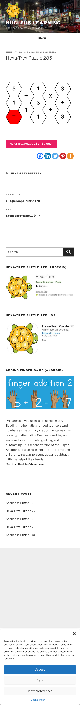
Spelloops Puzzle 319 (20, 535)
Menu (42, 38)
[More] (70, 156)
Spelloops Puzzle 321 (20, 503)
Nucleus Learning (33, 23)
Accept (40, 669)
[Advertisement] (40, 588)
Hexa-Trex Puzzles (26, 173)
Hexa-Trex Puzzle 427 (20, 511)
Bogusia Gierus (43, 52)
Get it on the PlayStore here (25, 464)
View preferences (40, 691)
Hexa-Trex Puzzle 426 (21, 527)
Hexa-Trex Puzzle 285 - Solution (31, 143)
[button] (74, 633)
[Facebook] (40, 156)
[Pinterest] (62, 156)
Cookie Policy (38, 699)
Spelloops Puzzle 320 (20, 519)
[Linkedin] (47, 156)
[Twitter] (55, 156)
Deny (40, 680)
